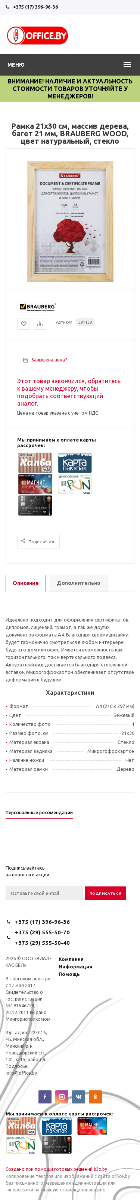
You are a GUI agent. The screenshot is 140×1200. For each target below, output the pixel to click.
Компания (71, 959)
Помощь (69, 974)
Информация (75, 966)
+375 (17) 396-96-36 (35, 6)
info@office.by (21, 1073)
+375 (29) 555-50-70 (42, 932)
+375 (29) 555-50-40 (42, 943)
